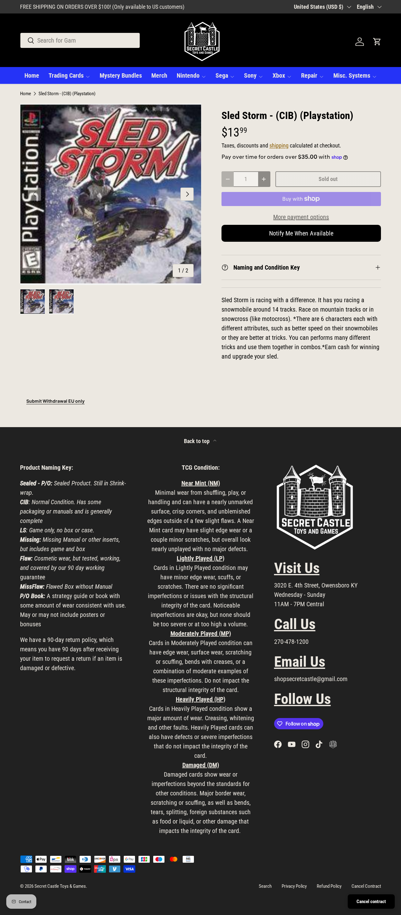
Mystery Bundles (121, 75)
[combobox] (80, 40)
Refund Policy (329, 886)
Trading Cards (66, 75)
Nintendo (188, 75)
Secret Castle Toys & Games (60, 886)
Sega (222, 75)
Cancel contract (371, 901)
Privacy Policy (294, 886)
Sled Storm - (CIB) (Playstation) (67, 93)
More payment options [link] (301, 217)
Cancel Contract (366, 886)
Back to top (197, 441)
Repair (309, 75)
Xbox (279, 75)
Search (265, 886)
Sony (250, 75)
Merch (159, 75)
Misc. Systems (351, 75)
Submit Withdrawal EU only (55, 401)
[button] (377, 42)
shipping (279, 145)
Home (31, 75)
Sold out (328, 179)
